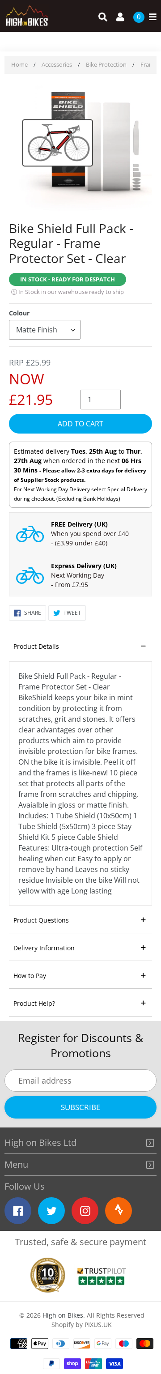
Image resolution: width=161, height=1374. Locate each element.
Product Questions (41, 920)
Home (19, 64)
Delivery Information (44, 948)
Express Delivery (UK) (84, 566)
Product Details (36, 646)
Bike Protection (106, 64)
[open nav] (150, 17)
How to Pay (29, 975)
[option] (80, 148)
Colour (19, 313)
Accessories (57, 64)
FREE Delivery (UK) (79, 524)
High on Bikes (62, 1315)
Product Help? (34, 1003)
